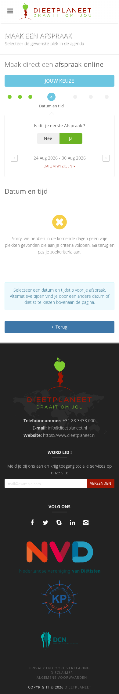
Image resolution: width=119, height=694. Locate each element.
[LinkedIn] (72, 522)
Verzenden (100, 483)
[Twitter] (45, 522)
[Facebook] (32, 522)
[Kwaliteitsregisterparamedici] (59, 599)
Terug (60, 327)
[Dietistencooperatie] (59, 640)
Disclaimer (62, 672)
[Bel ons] (58, 522)
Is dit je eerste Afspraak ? (59, 125)
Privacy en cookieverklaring (59, 668)
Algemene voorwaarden (62, 677)
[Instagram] (85, 522)
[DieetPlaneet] (59, 384)
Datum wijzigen (58, 166)
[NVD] (59, 557)
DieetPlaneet (78, 687)
